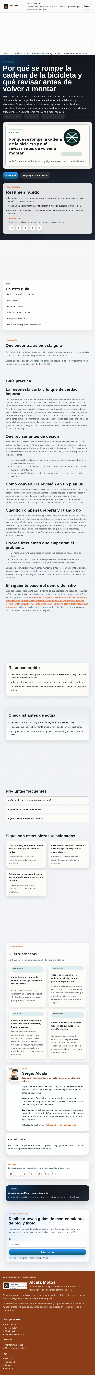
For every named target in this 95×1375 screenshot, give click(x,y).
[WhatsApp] (32, 1174)
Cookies (8, 1365)
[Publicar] (11, 1174)
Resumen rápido (15, 306)
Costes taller (11, 1328)
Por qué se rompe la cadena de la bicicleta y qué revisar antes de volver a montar (49, 53)
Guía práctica (13, 300)
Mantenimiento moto (15, 1334)
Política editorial (54, 1125)
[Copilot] (25, 228)
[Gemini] (32, 228)
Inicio (5, 53)
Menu (87, 6)
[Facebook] (18, 1174)
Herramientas (11, 1324)
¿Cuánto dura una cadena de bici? (27, 809)
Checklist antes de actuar (19, 312)
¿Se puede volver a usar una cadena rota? (30, 800)
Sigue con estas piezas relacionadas (24, 324)
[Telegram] (39, 1174)
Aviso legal (10, 1358)
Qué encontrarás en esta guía (21, 294)
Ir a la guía (10, 175)
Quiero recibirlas (47, 1252)
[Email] (45, 1174)
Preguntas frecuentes (17, 318)
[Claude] (39, 228)
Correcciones (70, 1125)
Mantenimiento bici (14, 1344)
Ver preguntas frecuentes (35, 175)
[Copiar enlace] (52, 1174)
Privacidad (47, 1258)
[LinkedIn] (25, 1174)
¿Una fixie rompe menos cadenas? (27, 818)
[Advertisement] (47, 31)
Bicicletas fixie (11, 1331)
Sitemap (9, 1368)
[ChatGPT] (11, 228)
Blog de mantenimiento (16, 1348)
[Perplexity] (18, 228)
